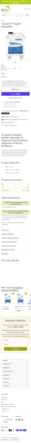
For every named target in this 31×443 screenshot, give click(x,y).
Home (2, 20)
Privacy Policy (4, 439)
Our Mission (4, 397)
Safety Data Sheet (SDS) (9, 242)
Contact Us (4, 411)
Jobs (2, 402)
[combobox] (15, 15)
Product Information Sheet (9, 238)
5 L (9, 68)
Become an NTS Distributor (8, 406)
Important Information (8, 246)
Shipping (10, 81)
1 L (20, 68)
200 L (14, 68)
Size (2, 65)
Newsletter (4, 399)
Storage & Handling (7, 234)
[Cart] (25, 9)
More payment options (15, 97)
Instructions (5, 230)
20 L (4, 68)
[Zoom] (28, 58)
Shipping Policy (5, 409)
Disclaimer (4, 254)
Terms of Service (14, 439)
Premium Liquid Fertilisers (12, 288)
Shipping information (8, 250)
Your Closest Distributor (7, 404)
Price (3, 74)
